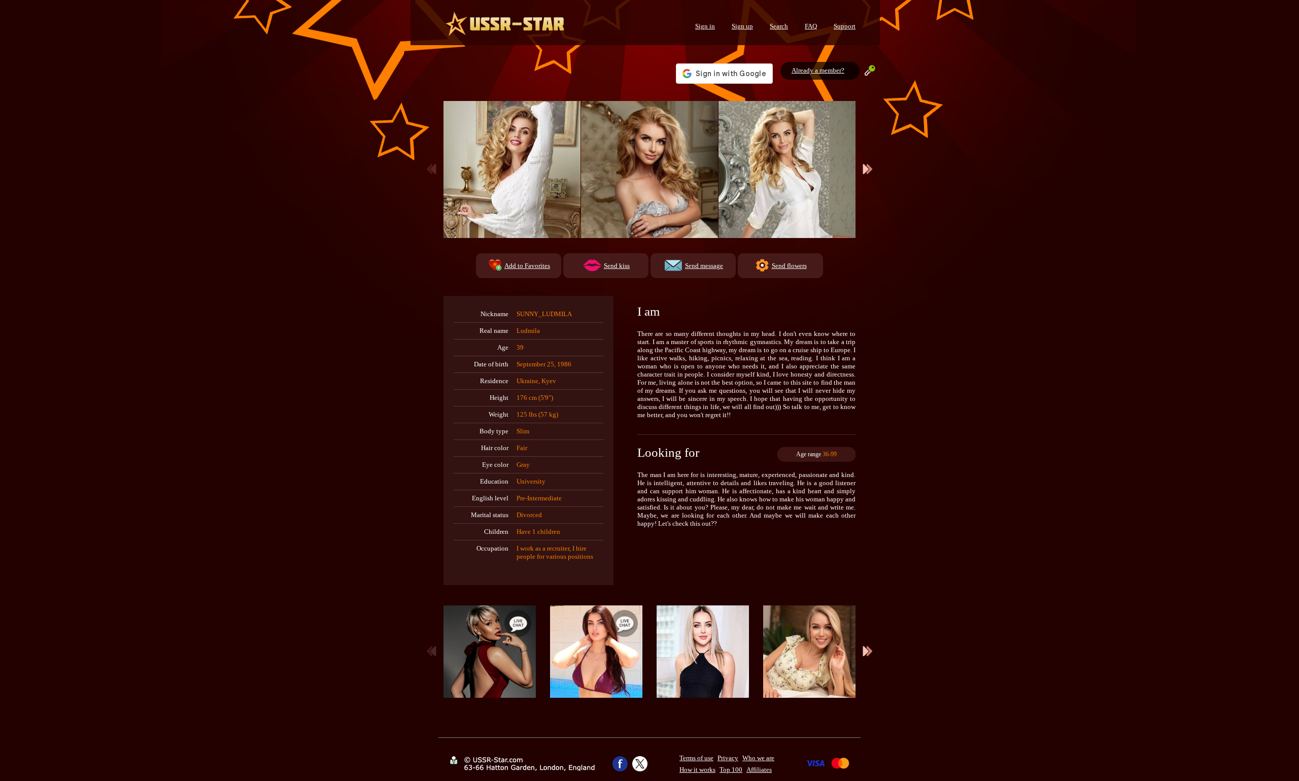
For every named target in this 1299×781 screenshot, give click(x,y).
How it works (697, 769)
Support (845, 26)
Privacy (727, 758)
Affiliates (759, 769)
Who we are (758, 758)
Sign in (705, 26)
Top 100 (731, 769)
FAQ (811, 26)
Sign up (742, 26)
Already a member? (818, 70)
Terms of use (696, 758)
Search (779, 26)
